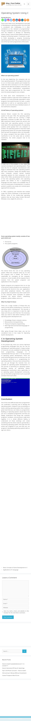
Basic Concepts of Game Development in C (15, 567)
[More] (28, 20)
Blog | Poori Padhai (13, 3)
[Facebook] (5, 20)
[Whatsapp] (2, 20)
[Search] (24, 651)
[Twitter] (11, 20)
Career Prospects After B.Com (10, 675)
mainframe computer (9, 106)
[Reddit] (14, 20)
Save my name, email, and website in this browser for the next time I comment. (16, 612)
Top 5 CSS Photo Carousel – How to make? (14, 670)
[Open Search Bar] (24, 4)
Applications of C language (10, 570)
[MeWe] (22, 20)
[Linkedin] (16, 20)
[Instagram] (8, 20)
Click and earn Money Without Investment (14, 673)
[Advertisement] (15, 217)
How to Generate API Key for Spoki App (13, 668)
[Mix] (25, 20)
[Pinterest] (19, 20)
